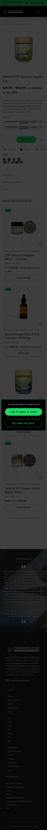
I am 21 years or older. (23, 412)
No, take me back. (23, 423)
